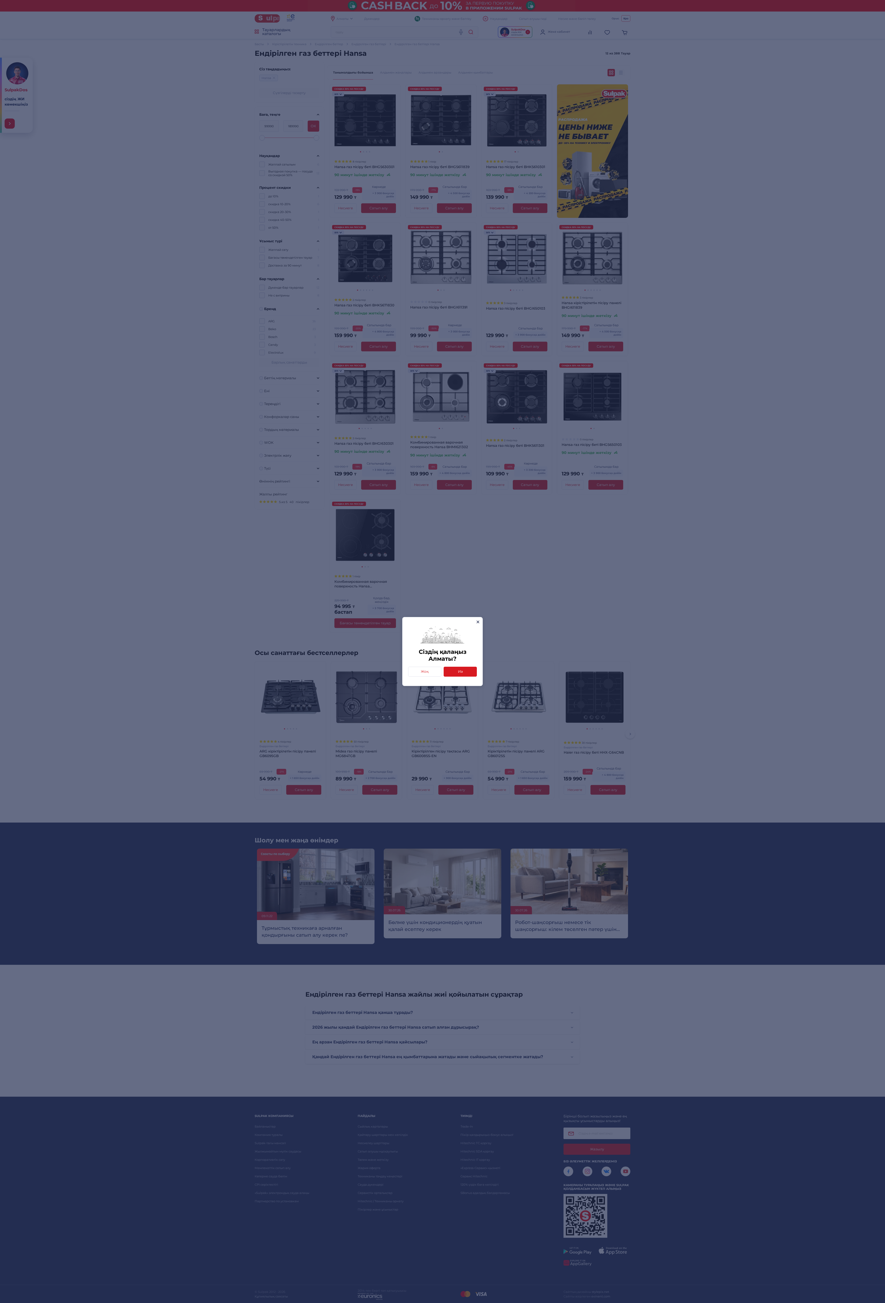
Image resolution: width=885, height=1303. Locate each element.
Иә (460, 671)
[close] (477, 621)
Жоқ (425, 671)
